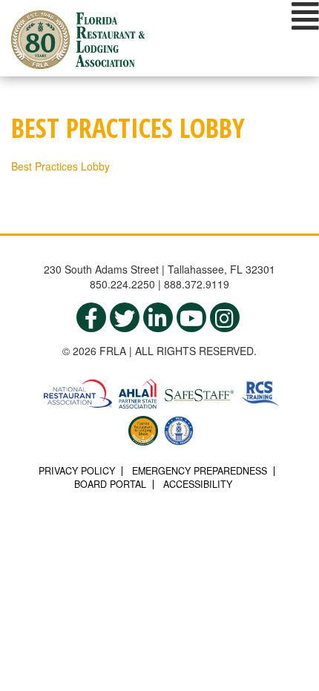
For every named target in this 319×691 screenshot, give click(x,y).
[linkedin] (158, 317)
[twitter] (124, 317)
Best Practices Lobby (60, 166)
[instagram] (225, 317)
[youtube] (191, 317)
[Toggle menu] (305, 15)
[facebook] (91, 317)
